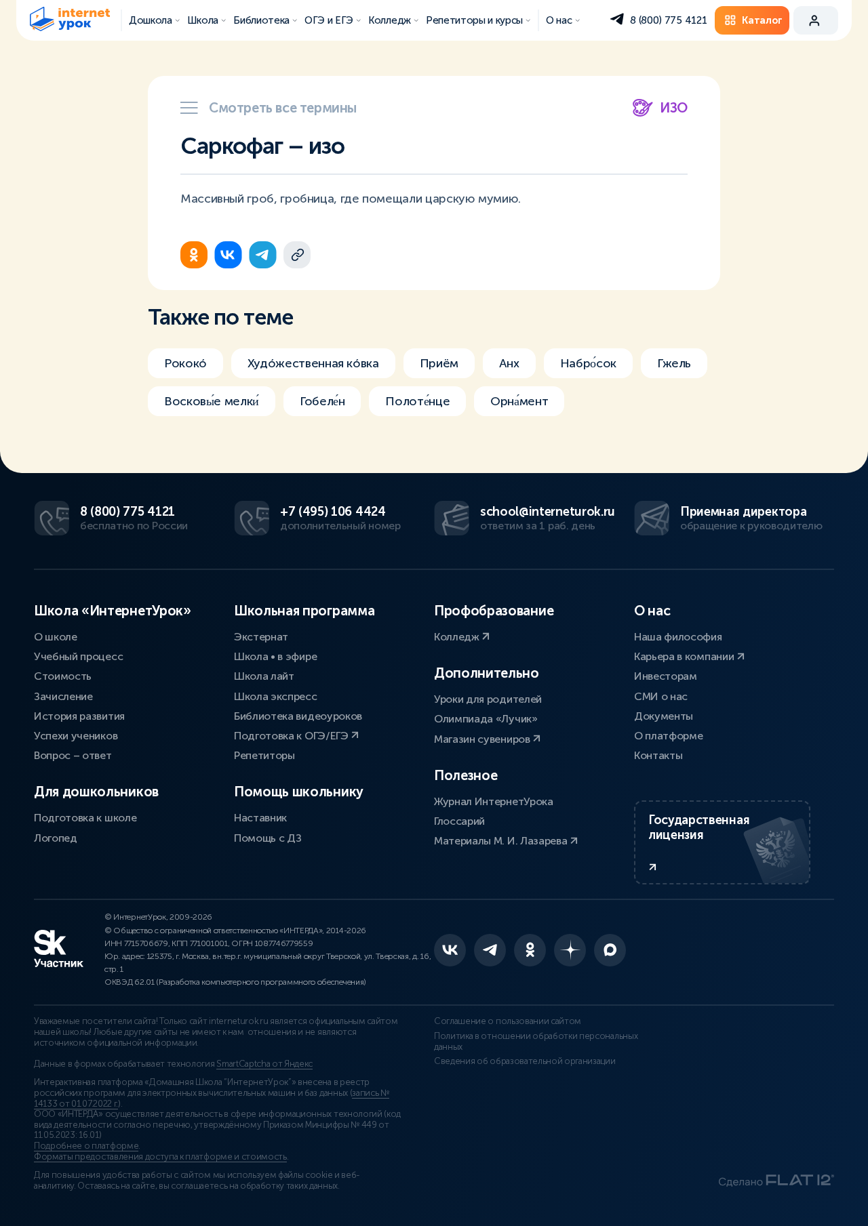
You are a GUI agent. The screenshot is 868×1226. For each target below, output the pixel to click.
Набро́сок (588, 363)
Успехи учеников (75, 735)
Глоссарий (459, 821)
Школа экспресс (275, 696)
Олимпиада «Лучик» (486, 718)
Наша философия (678, 636)
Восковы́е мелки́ (211, 401)
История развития (79, 716)
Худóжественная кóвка (313, 363)
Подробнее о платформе (86, 1146)
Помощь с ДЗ (267, 838)
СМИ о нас (661, 696)
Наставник (260, 817)
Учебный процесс (78, 656)
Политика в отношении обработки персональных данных (535, 1041)
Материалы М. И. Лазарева (502, 840)
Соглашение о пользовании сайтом (507, 1021)
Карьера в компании (685, 656)
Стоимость (63, 676)
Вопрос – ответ (73, 755)
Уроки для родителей (488, 699)
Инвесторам (665, 676)
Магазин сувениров (483, 739)
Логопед (55, 838)
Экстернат (261, 636)
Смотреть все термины (283, 107)
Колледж (457, 636)
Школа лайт (264, 676)
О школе (55, 636)
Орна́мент (519, 401)
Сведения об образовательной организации (525, 1061)
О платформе (668, 735)
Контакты (658, 755)
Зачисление (63, 696)
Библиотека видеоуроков (298, 716)
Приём (439, 363)
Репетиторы (264, 755)
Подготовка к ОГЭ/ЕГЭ (292, 735)
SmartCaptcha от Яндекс (264, 1064)
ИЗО (674, 107)
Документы (663, 716)
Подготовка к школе (85, 817)
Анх (509, 363)
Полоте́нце (417, 401)
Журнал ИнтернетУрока (493, 801)
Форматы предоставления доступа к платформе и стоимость (160, 1157)
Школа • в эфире (275, 656)
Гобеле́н (322, 401)
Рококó (185, 363)
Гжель (674, 363)
